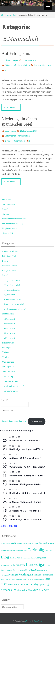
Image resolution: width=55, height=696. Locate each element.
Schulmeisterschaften (12, 295)
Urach (22, 580)
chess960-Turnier (9, 261)
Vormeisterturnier (11, 386)
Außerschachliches (9, 247)
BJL (47, 546)
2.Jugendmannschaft (12, 281)
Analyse (26, 539)
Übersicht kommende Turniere (13, 417)
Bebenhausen (19, 137)
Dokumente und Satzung (12, 219)
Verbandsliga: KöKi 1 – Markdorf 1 (26, 514)
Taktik (24, 575)
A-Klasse (16, 538)
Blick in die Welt (9, 252)
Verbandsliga (8, 585)
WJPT (46, 586)
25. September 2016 (28, 128)
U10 (43, 575)
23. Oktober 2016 (29, 60)
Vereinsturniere (8, 200)
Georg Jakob (40, 553)
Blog (5, 552)
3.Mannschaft (9, 324)
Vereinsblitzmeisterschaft (14, 381)
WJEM (40, 585)
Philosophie (7, 343)
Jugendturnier (9, 290)
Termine (5, 209)
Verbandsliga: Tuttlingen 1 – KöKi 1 (27, 470)
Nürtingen (4, 570)
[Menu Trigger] (48, 6)
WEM (25, 585)
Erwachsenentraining (28, 553)
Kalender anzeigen (8, 521)
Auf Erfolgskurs (15, 53)
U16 (7, 579)
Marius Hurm (12, 566)
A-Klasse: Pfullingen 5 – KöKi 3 (25, 497)
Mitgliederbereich (9, 224)
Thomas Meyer (11, 60)
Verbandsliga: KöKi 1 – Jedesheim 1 (27, 462)
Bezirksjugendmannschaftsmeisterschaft (14, 546)
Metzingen (46, 64)
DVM (17, 553)
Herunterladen (36, 417)
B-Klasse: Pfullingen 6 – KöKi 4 (25, 479)
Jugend (5, 205)
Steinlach (4, 575)
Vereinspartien (8, 362)
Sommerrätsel (46, 570)
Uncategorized (8, 357)
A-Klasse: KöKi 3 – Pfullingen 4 (25, 506)
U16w (13, 579)
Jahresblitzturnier (11, 377)
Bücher (5, 256)
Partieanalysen (8, 338)
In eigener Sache (9, 266)
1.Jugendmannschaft (12, 276)
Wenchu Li (32, 586)
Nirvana (28, 616)
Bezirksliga (37, 545)
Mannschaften (11, 15)
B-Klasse (37, 64)
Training (5, 348)
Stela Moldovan (15, 575)
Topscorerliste (8, 228)
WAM (19, 586)
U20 (17, 580)
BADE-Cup (8, 372)
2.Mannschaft (9, 319)
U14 (3, 579)
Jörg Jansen (10, 128)
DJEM (12, 553)
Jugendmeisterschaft (12, 285)
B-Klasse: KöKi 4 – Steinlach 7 (24, 436)
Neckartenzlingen (41, 566)
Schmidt (36, 570)
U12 (48, 574)
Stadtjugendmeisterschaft (14, 300)
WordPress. (38, 616)
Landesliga (35, 560)
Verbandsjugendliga (37, 579)
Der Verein (6, 195)
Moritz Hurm (30, 566)
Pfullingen (13, 570)
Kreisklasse (19, 560)
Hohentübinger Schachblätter (14, 214)
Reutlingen (25, 570)
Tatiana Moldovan (34, 575)
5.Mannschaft (10, 64)
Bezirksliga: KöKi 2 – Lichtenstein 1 (27, 488)
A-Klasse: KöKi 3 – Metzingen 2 (25, 453)
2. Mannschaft (5, 539)
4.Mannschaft (9, 329)
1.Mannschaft (9, 314)
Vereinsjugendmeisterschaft (15, 304)
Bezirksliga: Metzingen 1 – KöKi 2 (26, 444)
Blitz (51, 546)
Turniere (5, 352)
